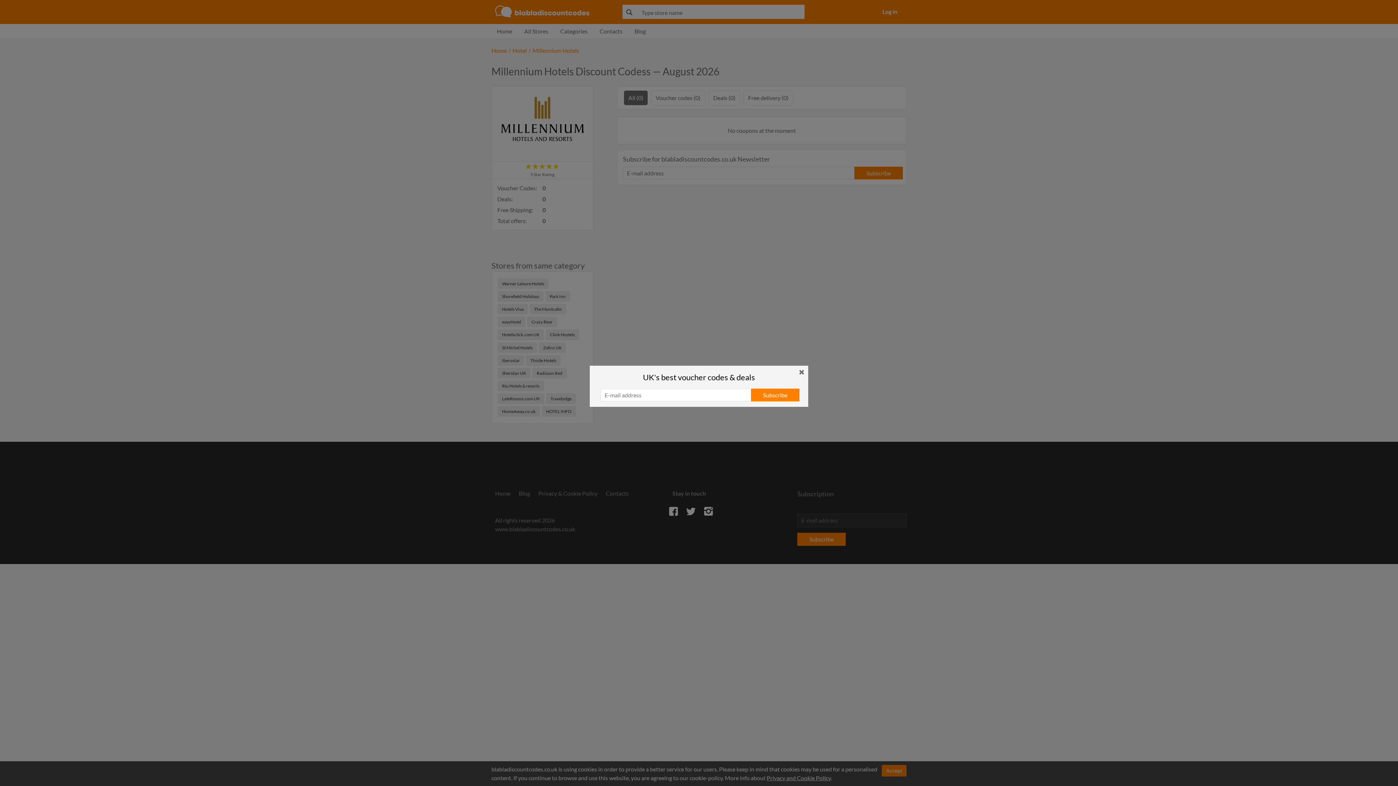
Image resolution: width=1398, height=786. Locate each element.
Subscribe (775, 395)
